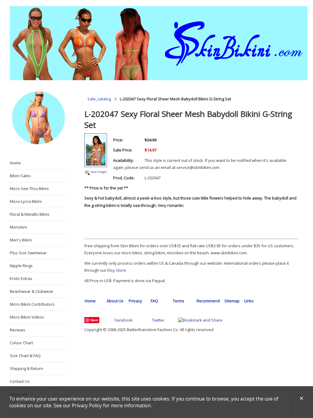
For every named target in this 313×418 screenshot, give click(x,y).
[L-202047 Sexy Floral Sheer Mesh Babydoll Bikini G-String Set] (95, 150)
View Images (98, 172)
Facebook (124, 320)
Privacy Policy (87, 405)
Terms (178, 301)
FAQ (154, 301)
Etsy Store (116, 270)
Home (90, 301)
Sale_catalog (99, 99)
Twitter (158, 320)
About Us (115, 301)
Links (249, 301)
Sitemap (232, 301)
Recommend (208, 301)
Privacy (135, 301)
